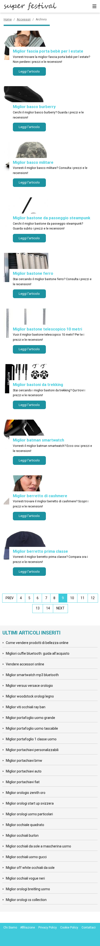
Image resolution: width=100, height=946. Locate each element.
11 (82, 598)
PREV (10, 598)
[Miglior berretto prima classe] (26, 545)
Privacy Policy (47, 927)
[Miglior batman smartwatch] (26, 434)
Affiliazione (27, 927)
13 (38, 608)
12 (93, 598)
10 (72, 598)
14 (48, 608)
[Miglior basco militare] (26, 156)
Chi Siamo (10, 927)
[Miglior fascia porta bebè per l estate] (26, 45)
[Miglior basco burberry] (26, 100)
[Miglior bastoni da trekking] (26, 378)
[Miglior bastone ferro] (26, 267)
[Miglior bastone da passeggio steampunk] (26, 212)
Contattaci (89, 927)
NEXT (60, 608)
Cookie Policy (69, 927)
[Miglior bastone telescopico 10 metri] (26, 323)
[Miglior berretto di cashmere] (26, 490)
